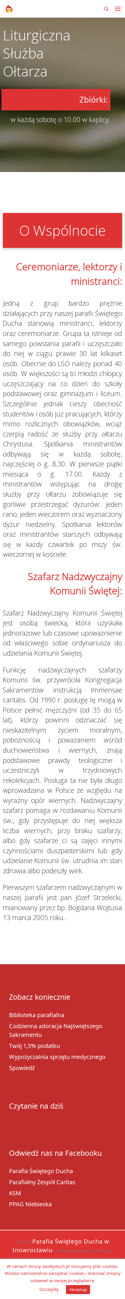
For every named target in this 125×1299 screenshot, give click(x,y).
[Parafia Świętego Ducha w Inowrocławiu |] (9, 8)
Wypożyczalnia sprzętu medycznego (57, 1057)
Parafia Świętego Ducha (41, 1171)
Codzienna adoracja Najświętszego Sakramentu (55, 1030)
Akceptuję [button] (78, 1289)
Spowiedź (22, 1068)
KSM (15, 1193)
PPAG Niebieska (30, 1204)
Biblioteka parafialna (36, 1015)
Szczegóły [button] (49, 1289)
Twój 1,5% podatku (34, 1046)
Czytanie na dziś (36, 1106)
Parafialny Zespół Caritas (42, 1182)
